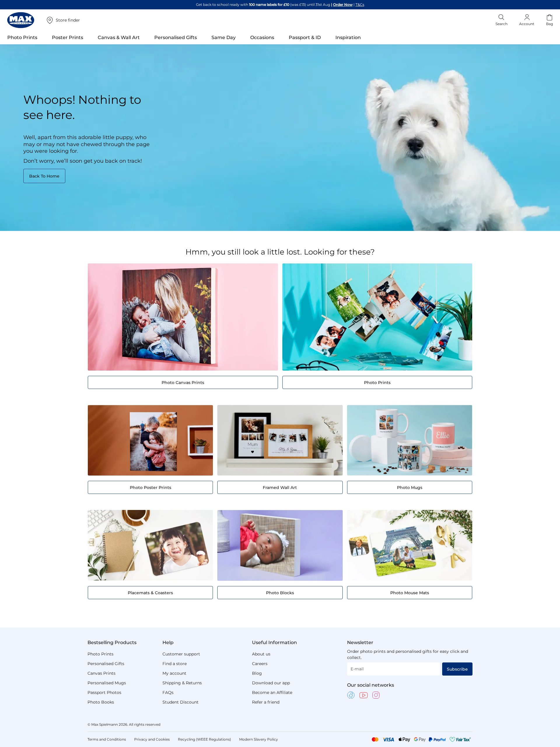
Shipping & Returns (182, 682)
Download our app (271, 682)
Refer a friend (265, 702)
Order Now (343, 4)
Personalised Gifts (106, 663)
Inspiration (348, 37)
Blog (257, 673)
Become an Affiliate (272, 692)
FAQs (168, 692)
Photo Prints (100, 654)
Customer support (181, 654)
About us (261, 654)
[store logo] (20, 20)
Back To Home (44, 176)
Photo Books (101, 702)
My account (174, 673)
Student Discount (180, 702)
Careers (259, 663)
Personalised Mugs (107, 682)
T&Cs (360, 4)
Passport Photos (104, 692)
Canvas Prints (102, 673)
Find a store (174, 663)
